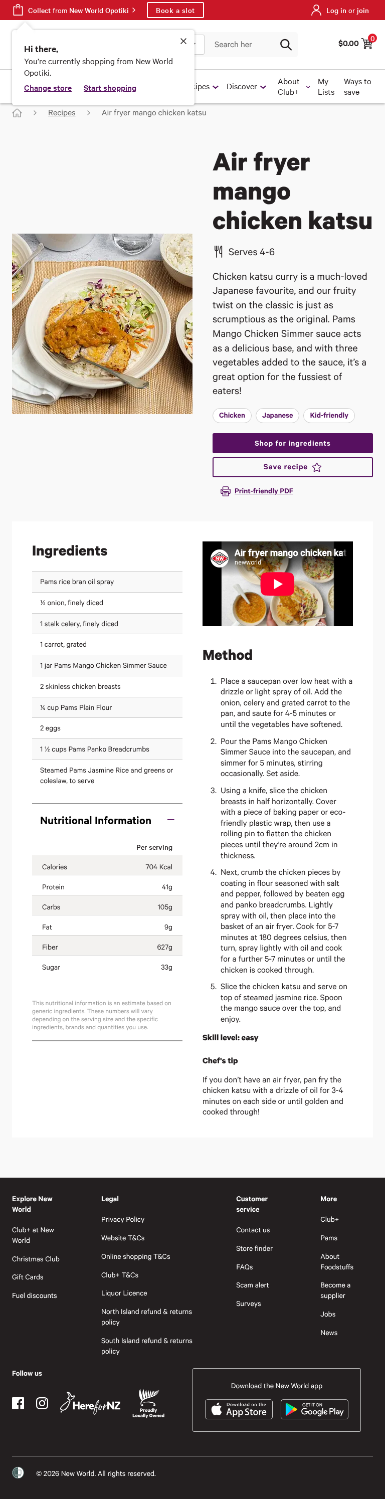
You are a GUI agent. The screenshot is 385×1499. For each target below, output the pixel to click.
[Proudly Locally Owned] (148, 1403)
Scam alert (252, 1284)
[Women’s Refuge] (18, 1473)
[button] (107, 819)
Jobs (327, 1314)
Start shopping (110, 87)
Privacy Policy (122, 1219)
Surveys (248, 1303)
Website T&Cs (123, 1237)
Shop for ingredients (292, 443)
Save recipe (286, 467)
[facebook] (18, 1403)
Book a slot (175, 10)
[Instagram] (42, 1403)
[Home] (17, 113)
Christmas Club (36, 1258)
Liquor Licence (124, 1292)
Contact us (253, 1229)
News (328, 1332)
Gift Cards (28, 1276)
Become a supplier (335, 1290)
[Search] (286, 45)
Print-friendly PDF (264, 490)
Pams (328, 1237)
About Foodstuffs (336, 1261)
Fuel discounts (34, 1295)
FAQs (244, 1266)
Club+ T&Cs (119, 1274)
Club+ (329, 1219)
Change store (48, 87)
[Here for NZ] (90, 1403)
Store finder (254, 1248)
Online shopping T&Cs (135, 1256)
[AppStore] (239, 1409)
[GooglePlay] (314, 1409)
